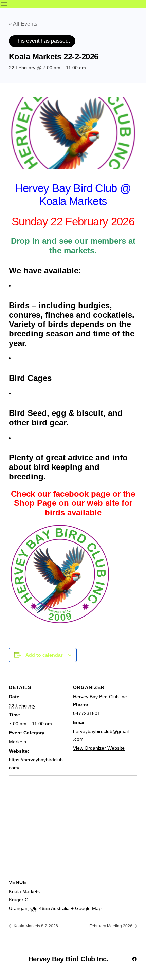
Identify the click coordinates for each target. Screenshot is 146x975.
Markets (17, 741)
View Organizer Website (99, 748)
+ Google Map (86, 908)
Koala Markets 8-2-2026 (35, 926)
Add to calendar (43, 655)
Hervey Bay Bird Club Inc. (68, 959)
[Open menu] (4, 4)
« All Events (23, 24)
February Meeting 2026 (111, 926)
